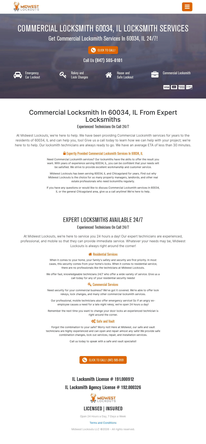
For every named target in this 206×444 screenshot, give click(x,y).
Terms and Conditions (103, 422)
